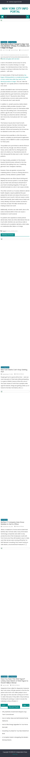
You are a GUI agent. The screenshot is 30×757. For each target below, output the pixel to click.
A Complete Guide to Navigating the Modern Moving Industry (15, 738)
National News (14, 50)
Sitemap (15, 754)
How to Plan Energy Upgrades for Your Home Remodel (15, 726)
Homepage (4, 42)
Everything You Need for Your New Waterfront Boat (15, 732)
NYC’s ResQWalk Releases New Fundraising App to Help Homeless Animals (5, 705)
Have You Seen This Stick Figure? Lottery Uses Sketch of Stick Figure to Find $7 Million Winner (14, 681)
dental (12, 231)
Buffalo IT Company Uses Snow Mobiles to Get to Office (12, 523)
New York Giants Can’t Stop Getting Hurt (14, 371)
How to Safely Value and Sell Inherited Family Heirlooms (15, 719)
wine (16, 231)
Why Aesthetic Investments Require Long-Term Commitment (14, 713)
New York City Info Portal (15, 10)
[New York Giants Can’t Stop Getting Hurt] (15, 301)
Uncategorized (12, 42)
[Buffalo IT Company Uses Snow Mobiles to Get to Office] (15, 454)
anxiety (8, 231)
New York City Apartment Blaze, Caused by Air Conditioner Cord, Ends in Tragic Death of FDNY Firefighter (26, 705)
